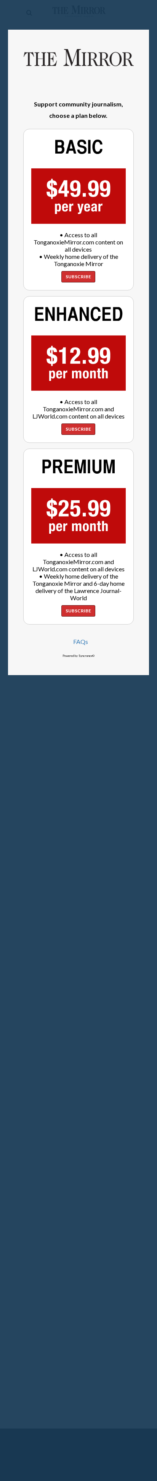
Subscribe (78, 276)
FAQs (80, 641)
